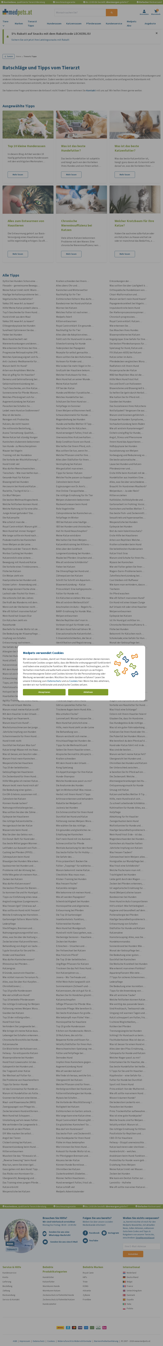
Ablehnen (88, 692)
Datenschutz (54, 681)
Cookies (73, 681)
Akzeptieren (44, 692)
